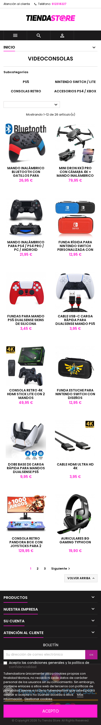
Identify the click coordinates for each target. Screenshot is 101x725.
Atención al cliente (17, 4)
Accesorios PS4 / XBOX (75, 91)
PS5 (26, 81)
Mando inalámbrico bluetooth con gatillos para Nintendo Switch (25, 174)
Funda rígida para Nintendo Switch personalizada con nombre (75, 248)
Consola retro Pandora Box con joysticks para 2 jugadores (26, 544)
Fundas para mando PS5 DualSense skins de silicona (25, 320)
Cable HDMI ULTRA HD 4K (75, 466)
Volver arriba (81, 578)
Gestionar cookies (38, 699)
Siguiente (61, 568)
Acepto (50, 711)
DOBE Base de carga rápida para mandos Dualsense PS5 (26, 468)
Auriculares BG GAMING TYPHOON (75, 540)
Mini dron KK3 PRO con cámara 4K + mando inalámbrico (75, 172)
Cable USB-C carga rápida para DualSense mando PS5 (75, 320)
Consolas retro (26, 91)
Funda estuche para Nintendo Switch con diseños (75, 394)
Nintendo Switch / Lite (75, 81)
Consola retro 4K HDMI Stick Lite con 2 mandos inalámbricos (26, 396)
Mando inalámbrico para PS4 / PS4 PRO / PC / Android (25, 246)
